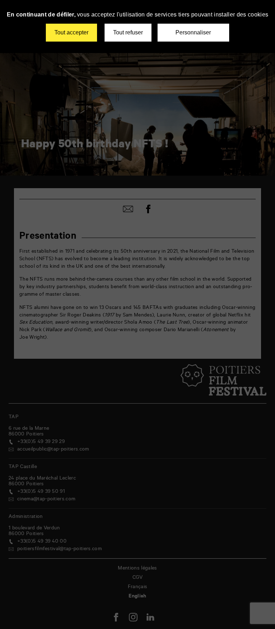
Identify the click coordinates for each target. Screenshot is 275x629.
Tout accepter (71, 32)
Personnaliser (193, 32)
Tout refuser (128, 32)
